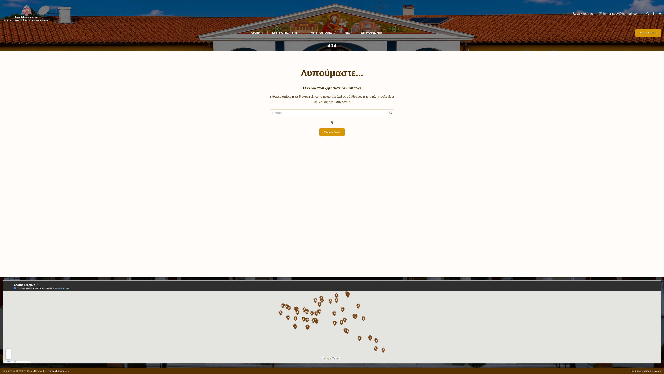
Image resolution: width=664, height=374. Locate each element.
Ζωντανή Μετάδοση (648, 33)
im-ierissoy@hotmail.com (621, 13)
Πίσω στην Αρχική (332, 132)
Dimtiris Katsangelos (58, 371)
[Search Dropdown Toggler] (647, 14)
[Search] (390, 112)
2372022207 (586, 13)
